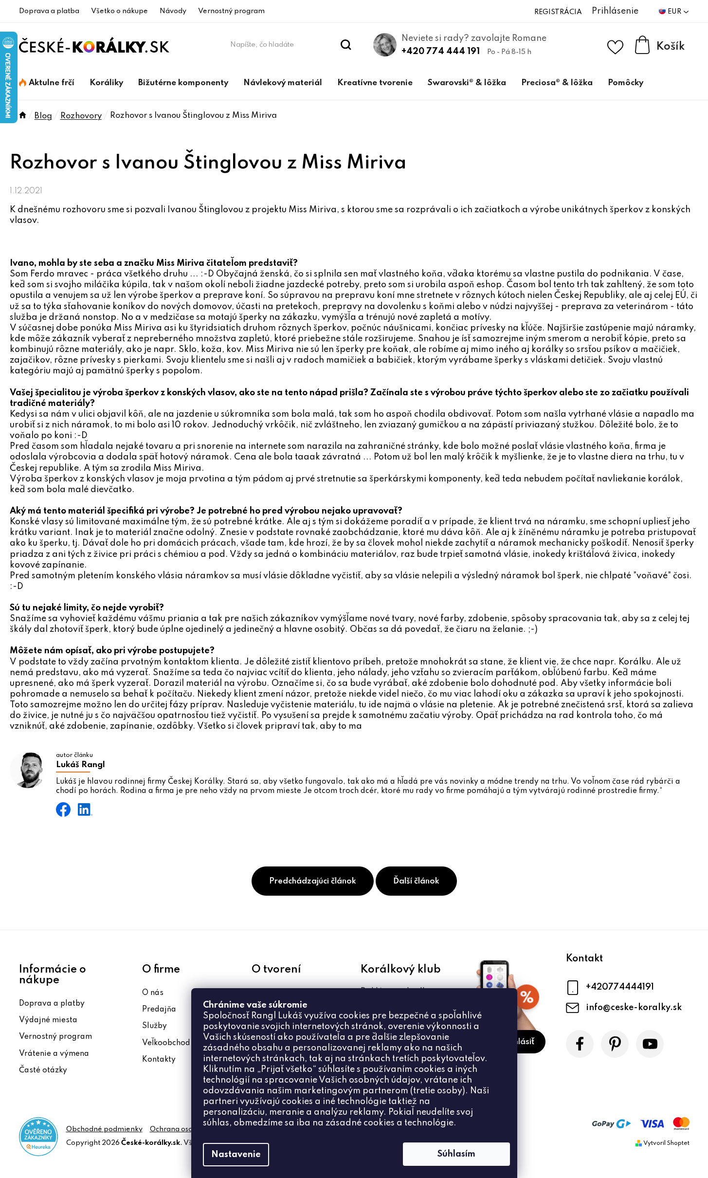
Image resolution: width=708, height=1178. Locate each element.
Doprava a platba (49, 11)
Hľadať (346, 44)
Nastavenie (236, 1154)
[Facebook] (580, 1044)
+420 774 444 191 (440, 51)
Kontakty (159, 1060)
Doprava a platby (52, 1004)
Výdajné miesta (48, 1020)
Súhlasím (456, 1154)
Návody (173, 11)
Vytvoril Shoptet (666, 1143)
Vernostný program (231, 11)
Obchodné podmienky (104, 1129)
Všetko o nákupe (119, 11)
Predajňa (159, 1009)
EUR (675, 11)
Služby (154, 1026)
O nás (152, 993)
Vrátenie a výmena (54, 1054)
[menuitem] (47, 83)
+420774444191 (620, 987)
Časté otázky (43, 1070)
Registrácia (558, 12)
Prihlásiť (518, 1042)
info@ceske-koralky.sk (634, 1007)
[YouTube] (650, 1044)
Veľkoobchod (166, 1043)
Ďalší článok (416, 881)
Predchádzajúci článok (312, 881)
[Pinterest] (615, 1044)
